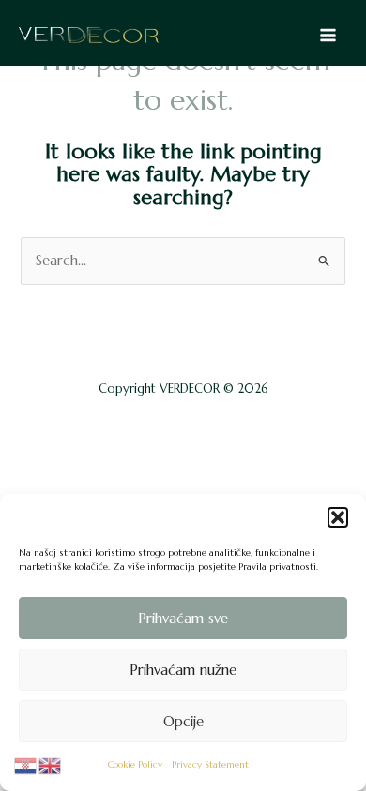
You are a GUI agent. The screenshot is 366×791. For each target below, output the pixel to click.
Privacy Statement (210, 764)
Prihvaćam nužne (183, 670)
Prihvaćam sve (183, 618)
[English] (50, 764)
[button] (337, 517)
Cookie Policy (135, 764)
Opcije (183, 721)
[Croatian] (26, 764)
